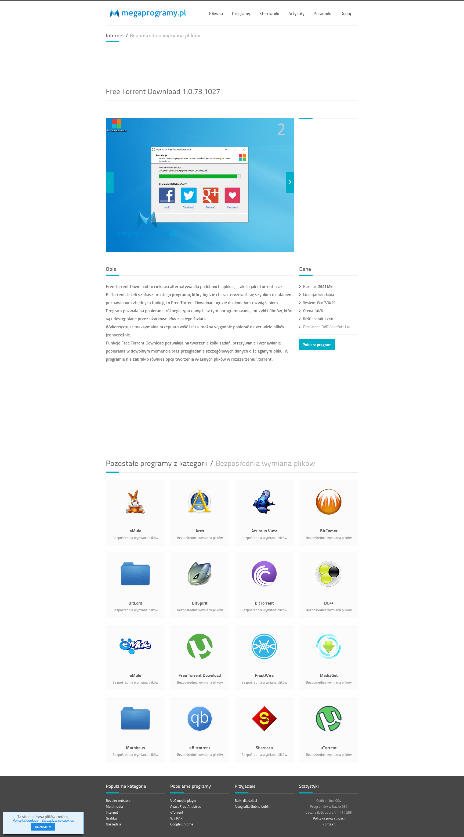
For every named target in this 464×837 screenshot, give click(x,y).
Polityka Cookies (25, 820)
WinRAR (176, 818)
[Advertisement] (232, 64)
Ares (199, 530)
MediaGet (329, 675)
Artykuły (296, 13)
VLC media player (183, 800)
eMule (135, 675)
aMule (135, 530)
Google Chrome (181, 824)
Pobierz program (317, 344)
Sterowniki (269, 13)
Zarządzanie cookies (58, 820)
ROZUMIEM (43, 827)
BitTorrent (264, 603)
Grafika (111, 818)
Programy (241, 13)
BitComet (329, 530)
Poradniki (322, 13)
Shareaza (264, 747)
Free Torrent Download (200, 675)
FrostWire (264, 675)
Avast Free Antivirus (185, 806)
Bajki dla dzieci (246, 800)
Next (290, 182)
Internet (112, 812)
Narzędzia (113, 824)
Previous (110, 182)
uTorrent (329, 747)
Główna (216, 13)
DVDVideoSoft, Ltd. (327, 326)
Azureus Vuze (264, 530)
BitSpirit (200, 603)
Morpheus (135, 747)
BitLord (135, 603)
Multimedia (114, 806)
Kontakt (328, 824)
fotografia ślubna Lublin (252, 806)
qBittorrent (199, 747)
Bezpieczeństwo (118, 800)
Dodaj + (347, 13)
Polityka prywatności (329, 818)
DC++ (329, 603)
